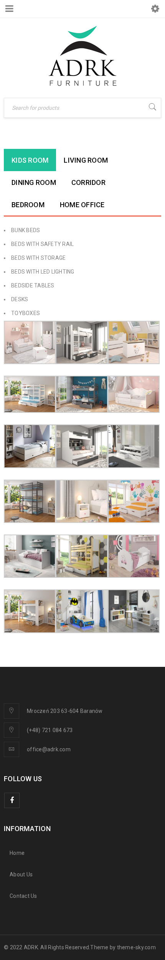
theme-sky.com (136, 947)
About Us (21, 874)
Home (17, 853)
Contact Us (23, 896)
